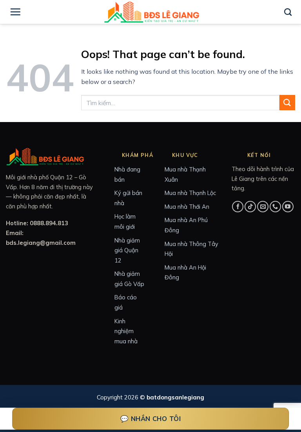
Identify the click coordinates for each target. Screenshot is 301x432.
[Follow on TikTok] (250, 206)
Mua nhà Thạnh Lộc (190, 193)
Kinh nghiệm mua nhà (126, 331)
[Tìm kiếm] (288, 12)
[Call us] (275, 206)
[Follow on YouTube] (288, 206)
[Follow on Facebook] (237, 206)
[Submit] (287, 102)
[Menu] (15, 12)
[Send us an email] (262, 206)
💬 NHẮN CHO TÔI (150, 418)
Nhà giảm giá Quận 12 (127, 250)
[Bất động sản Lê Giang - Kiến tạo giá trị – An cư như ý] (151, 12)
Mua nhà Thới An (187, 206)
